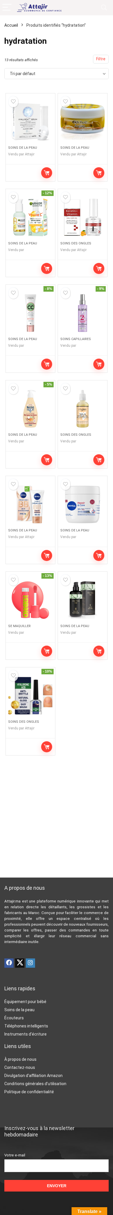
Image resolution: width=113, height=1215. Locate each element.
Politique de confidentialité (29, 1091)
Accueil (11, 25)
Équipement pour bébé (25, 1001)
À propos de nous (20, 1059)
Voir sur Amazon (46, 172)
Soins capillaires (75, 339)
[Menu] (7, 7)
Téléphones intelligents (26, 1026)
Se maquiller (19, 626)
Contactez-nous (19, 1067)
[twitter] (19, 963)
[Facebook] (9, 963)
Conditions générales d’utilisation (35, 1083)
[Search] (104, 7)
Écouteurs (14, 1018)
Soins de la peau (22, 148)
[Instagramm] (30, 963)
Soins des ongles (75, 243)
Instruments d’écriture (25, 1034)
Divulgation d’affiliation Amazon (33, 1075)
